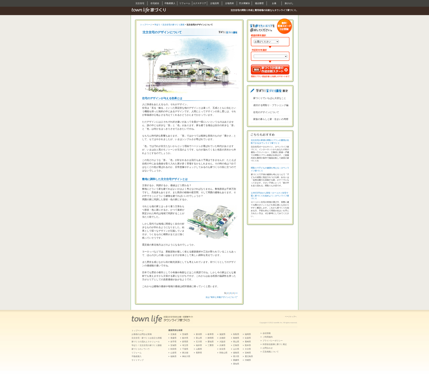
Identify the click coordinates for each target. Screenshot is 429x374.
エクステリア (199, 3)
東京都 (185, 353)
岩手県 (173, 341)
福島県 (173, 356)
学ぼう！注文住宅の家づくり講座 (169, 24)
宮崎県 (248, 353)
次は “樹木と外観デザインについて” (222, 297)
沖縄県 (248, 360)
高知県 (236, 364)
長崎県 (248, 341)
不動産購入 (169, 3)
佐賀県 (248, 338)
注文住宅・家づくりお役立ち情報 (147, 338)
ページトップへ (291, 316)
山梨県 (199, 349)
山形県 (173, 353)
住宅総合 (154, 3)
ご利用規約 (268, 337)
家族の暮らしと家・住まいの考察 (270, 119)
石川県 (199, 341)
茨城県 (185, 334)
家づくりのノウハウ (141, 349)
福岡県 (248, 334)
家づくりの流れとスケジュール (146, 341)
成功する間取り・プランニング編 (270, 105)
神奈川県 (186, 356)
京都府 (222, 338)
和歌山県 (223, 353)
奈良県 (222, 349)
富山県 (199, 338)
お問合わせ (268, 348)
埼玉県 (185, 345)
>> (236, 293)
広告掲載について (271, 352)
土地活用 (214, 3)
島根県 (236, 338)
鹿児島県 (249, 356)
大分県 (248, 349)
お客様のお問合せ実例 (142, 334)
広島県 (236, 345)
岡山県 (236, 341)
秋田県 (173, 349)
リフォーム (184, 3)
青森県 (173, 338)
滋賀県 (222, 334)
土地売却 (229, 3)
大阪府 (222, 341)
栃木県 (185, 338)
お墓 (274, 3)
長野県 (199, 353)
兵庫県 (222, 345)
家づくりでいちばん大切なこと (269, 98)
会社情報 (267, 333)
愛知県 (211, 341)
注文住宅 (140, 3)
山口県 (236, 349)
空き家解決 (244, 3)
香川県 (236, 356)
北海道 (173, 334)
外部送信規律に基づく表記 (275, 344)
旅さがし (289, 3)
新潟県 (199, 334)
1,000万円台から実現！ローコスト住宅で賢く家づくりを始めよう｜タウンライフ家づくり (270, 196)
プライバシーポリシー (273, 340)
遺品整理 (259, 3)
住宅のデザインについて (266, 112)
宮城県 (173, 345)
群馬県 (185, 341)
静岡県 (211, 338)
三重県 (211, 345)
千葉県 (185, 349)
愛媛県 (236, 360)
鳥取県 (236, 334)
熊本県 (248, 345)
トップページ (146, 24)
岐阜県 (211, 334)
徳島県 (236, 353)
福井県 (199, 345)
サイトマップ (138, 360)
